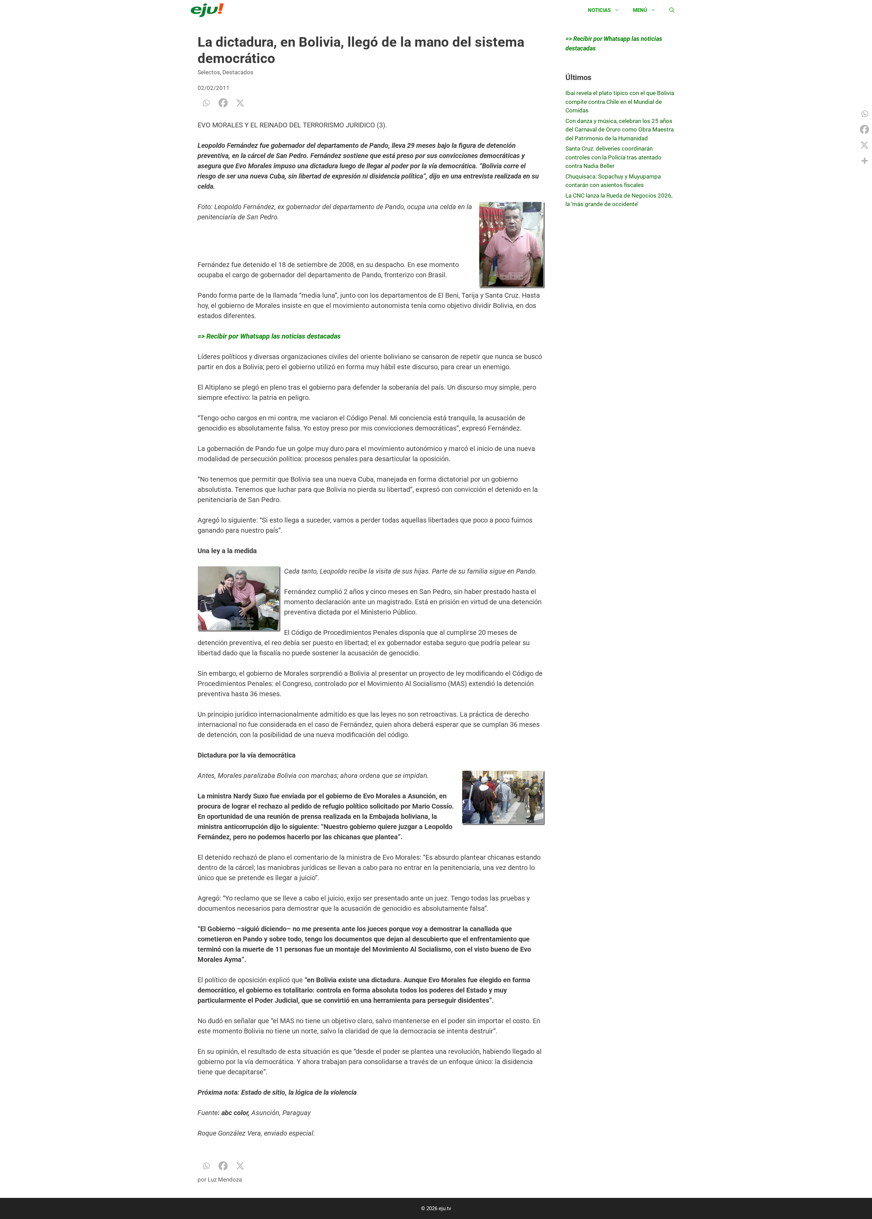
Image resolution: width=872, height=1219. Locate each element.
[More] (864, 161)
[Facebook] (223, 103)
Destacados (237, 72)
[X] (240, 103)
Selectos (209, 72)
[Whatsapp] (206, 103)
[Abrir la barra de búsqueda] (672, 10)
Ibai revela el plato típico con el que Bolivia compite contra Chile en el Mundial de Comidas (619, 102)
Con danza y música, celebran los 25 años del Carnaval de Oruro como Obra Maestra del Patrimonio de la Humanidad (619, 130)
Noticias (599, 10)
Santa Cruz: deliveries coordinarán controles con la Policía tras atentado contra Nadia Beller (613, 157)
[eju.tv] (209, 10)
